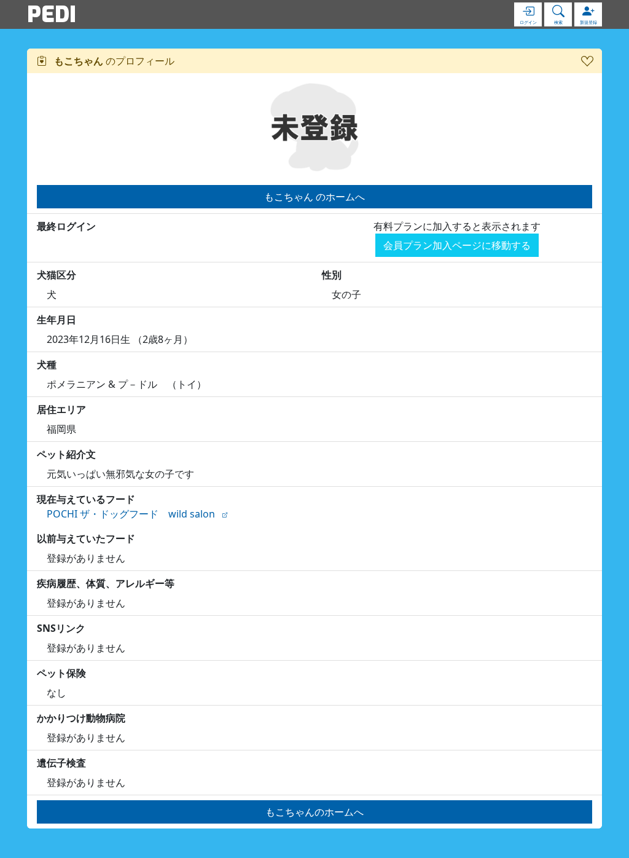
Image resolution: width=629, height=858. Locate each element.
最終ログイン (66, 226)
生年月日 (56, 319)
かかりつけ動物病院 (81, 718)
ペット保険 (61, 673)
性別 (332, 274)
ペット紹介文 (66, 454)
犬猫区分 (56, 274)
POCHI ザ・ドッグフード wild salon (131, 514)
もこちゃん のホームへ (314, 196)
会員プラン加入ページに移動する (457, 245)
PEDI (51, 14)
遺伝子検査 (61, 762)
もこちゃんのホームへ (314, 812)
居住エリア (61, 409)
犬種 (47, 364)
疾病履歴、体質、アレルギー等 (105, 583)
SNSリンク (61, 628)
